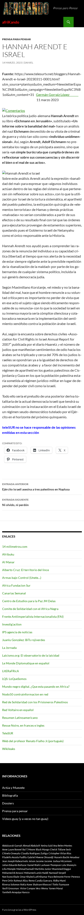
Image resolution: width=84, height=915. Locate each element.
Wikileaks (8, 749)
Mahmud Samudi (25, 868)
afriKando (10, 22)
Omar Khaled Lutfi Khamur (33, 876)
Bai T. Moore (28, 849)
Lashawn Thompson (50, 865)
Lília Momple (9, 868)
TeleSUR (7, 733)
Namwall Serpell (57, 872)
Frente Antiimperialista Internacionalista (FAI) (33, 616)
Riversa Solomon (11, 884)
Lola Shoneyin (69, 865)
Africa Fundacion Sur (16, 585)
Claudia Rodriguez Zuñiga (34, 853)
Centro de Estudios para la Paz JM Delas (29, 601)
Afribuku (8, 554)
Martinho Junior (42, 868)
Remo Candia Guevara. (41, 880)
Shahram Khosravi (42, 884)
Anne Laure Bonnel (12, 849)
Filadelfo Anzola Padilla (14, 857)
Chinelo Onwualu (11, 853)
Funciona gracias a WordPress (19, 909)
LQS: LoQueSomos (14, 679)
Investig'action (12, 624)
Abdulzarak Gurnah (12, 845)
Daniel (28, 62)
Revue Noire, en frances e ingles (23, 725)
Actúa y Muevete (13, 787)
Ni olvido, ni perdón (15, 502)
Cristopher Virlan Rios (59, 853)
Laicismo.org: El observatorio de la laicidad (30, 655)
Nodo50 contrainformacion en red (25, 694)
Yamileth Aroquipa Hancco (16, 892)
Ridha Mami (59, 880)
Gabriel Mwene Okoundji (40, 857)
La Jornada (9, 647)
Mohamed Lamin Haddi (36, 872)
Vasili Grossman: (10, 888)
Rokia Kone (26, 884)
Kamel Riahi (33, 865)
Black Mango (42, 849)
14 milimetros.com (14, 546)
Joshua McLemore (62, 861)
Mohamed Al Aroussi (12, 872)
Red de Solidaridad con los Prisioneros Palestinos (35, 702)
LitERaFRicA (10, 671)
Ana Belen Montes (62, 845)
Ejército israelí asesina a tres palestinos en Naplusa (36, 486)
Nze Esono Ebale (10, 876)
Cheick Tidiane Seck (60, 849)
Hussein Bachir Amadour (66, 857)
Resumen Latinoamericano (20, 717)
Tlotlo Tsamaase (60, 884)
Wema (44, 888)
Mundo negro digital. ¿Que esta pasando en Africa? (36, 686)
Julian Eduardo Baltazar (14, 865)
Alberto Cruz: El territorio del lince (25, 570)
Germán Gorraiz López (57, 94)
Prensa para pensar (16, 39)
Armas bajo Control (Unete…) (21, 577)
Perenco (75, 876)
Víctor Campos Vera (30, 888)
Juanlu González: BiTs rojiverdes (23, 640)
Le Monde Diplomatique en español (25, 663)
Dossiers (8, 803)
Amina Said (47, 845)
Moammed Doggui (61, 868)
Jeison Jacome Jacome (40, 861)
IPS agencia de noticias (17, 632)
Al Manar (8, 562)
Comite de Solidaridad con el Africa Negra (30, 609)
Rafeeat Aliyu (21, 880)
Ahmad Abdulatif (31, 845)
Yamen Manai (56, 888)
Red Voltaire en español (18, 710)
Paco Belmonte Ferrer (59, 876)
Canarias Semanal (14, 593)
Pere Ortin (7, 880)
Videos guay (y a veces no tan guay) (25, 819)
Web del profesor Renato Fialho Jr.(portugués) (33, 741)
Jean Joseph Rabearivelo (15, 861)
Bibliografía (10, 795)
